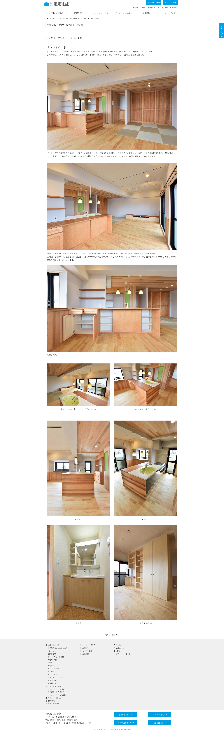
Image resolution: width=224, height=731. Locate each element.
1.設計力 (51, 651)
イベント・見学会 (88, 645)
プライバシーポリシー (124, 654)
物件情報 (51, 701)
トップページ (52, 18)
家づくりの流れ (53, 674)
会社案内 (85, 654)
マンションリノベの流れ (57, 695)
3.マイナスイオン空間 (56, 657)
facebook (119, 645)
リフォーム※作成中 (55, 698)
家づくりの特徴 (53, 668)
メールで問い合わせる (159, 715)
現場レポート (53, 680)
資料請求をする (159, 723)
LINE (118, 651)
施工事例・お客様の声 (56, 692)
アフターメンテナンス (56, 677)
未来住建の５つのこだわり (57, 648)
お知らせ (85, 648)
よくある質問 (87, 651)
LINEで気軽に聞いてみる (125, 723)
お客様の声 (52, 683)
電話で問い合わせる (125, 715)
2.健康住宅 (52, 654)
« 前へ (106, 634)
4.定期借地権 (52, 660)
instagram (119, 648)
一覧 (112, 634)
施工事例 (51, 671)
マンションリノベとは (56, 689)
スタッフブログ (54, 704)
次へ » (118, 634)
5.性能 (50, 662)
